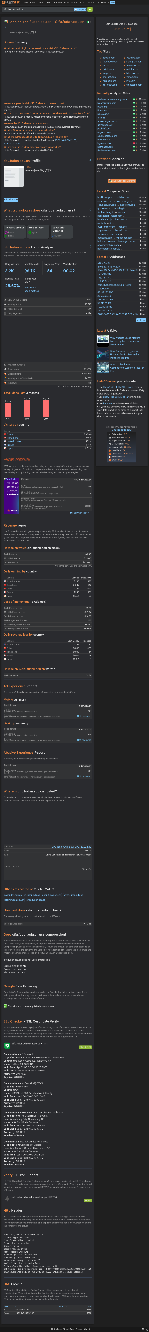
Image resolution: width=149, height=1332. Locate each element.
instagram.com (134, 61)
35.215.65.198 (104, 303)
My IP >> (141, 320)
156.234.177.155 (105, 299)
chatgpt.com (109, 77)
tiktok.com (108, 69)
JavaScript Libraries (59, 229)
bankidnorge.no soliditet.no (113, 197)
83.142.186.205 (105, 292)
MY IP (113, 2)
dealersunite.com (106, 150)
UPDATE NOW (122, 29)
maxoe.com (103, 139)
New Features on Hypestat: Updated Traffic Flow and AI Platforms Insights (124, 354)
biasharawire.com (106, 103)
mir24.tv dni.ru (106, 223)
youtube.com (133, 57)
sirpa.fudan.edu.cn (35, 899)
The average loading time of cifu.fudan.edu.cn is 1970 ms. (32, 916)
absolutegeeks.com (107, 121)
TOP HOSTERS (61, 2)
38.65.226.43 (104, 296)
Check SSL (85, 1047)
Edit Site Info (11, 199)
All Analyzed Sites (59, 1329)
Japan (10, 448)
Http (13, 1211)
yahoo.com (132, 77)
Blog (72, 1329)
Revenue (16, 525)
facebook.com (110, 61)
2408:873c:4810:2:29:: (109, 266)
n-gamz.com (104, 132)
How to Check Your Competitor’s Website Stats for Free (127, 368)
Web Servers (36, 227)
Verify (21, 1175)
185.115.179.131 (104, 277)
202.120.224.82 (12, 143)
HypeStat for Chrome (123, 180)
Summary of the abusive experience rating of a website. (31, 758)
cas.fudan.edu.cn (13, 895)
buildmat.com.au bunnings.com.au (116, 241)
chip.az (101, 117)
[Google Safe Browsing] (5, 1006)
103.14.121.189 (104, 307)
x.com (106, 65)
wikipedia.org (109, 81)
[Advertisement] (48, 78)
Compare (81, 9)
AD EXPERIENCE (73, 2)
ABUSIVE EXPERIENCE (88, 2)
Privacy (79, 1329)
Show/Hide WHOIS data (115, 396)
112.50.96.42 (104, 281)
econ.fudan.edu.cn (51, 895)
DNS (13, 1284)
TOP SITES (33, 2)
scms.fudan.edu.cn (73, 895)
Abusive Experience (24, 753)
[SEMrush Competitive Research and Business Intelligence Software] (17, 459)
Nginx (11, 235)
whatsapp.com (134, 84)
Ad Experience (20, 686)
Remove (107, 403)
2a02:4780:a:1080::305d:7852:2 (114, 285)
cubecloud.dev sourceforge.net (115, 201)
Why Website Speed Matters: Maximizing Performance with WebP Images (125, 341)
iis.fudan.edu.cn (32, 895)
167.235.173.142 (105, 310)
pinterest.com (110, 84)
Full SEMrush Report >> (81, 512)
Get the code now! (122, 429)
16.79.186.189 (104, 274)
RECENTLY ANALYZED (47, 2)
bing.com (107, 73)
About (87, 1329)
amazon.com (133, 65)
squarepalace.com (107, 136)
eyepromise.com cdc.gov (112, 226)
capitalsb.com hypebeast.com (114, 237)
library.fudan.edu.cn (14, 899)
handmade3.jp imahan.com (112, 219)
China (10, 434)
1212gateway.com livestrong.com (116, 204)
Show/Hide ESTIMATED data (118, 387)
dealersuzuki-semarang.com (112, 99)
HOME (26, 2)
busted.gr (102, 106)
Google (20, 986)
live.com (130, 81)
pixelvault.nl (103, 114)
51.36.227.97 (103, 263)
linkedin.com (132, 73)
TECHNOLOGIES (103, 2)
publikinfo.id (103, 128)
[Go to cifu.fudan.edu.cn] (5, 26)
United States (14, 441)
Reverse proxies (15, 227)
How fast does (32, 910)
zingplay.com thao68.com (112, 230)
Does (35, 935)
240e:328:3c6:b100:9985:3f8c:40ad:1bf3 (119, 270)
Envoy (11, 232)
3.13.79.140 (103, 288)
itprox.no (102, 110)
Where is (30, 791)
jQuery (58, 235)
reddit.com (132, 69)
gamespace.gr (104, 125)
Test (89, 1200)
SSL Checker (31, 1021)
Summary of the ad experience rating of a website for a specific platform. (40, 692)
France (10, 445)
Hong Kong (12, 438)
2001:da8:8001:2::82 (65, 140)
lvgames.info (104, 143)
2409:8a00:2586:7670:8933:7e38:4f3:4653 (119, 314)
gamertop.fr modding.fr (111, 208)
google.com (109, 57)
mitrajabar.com (105, 147)
